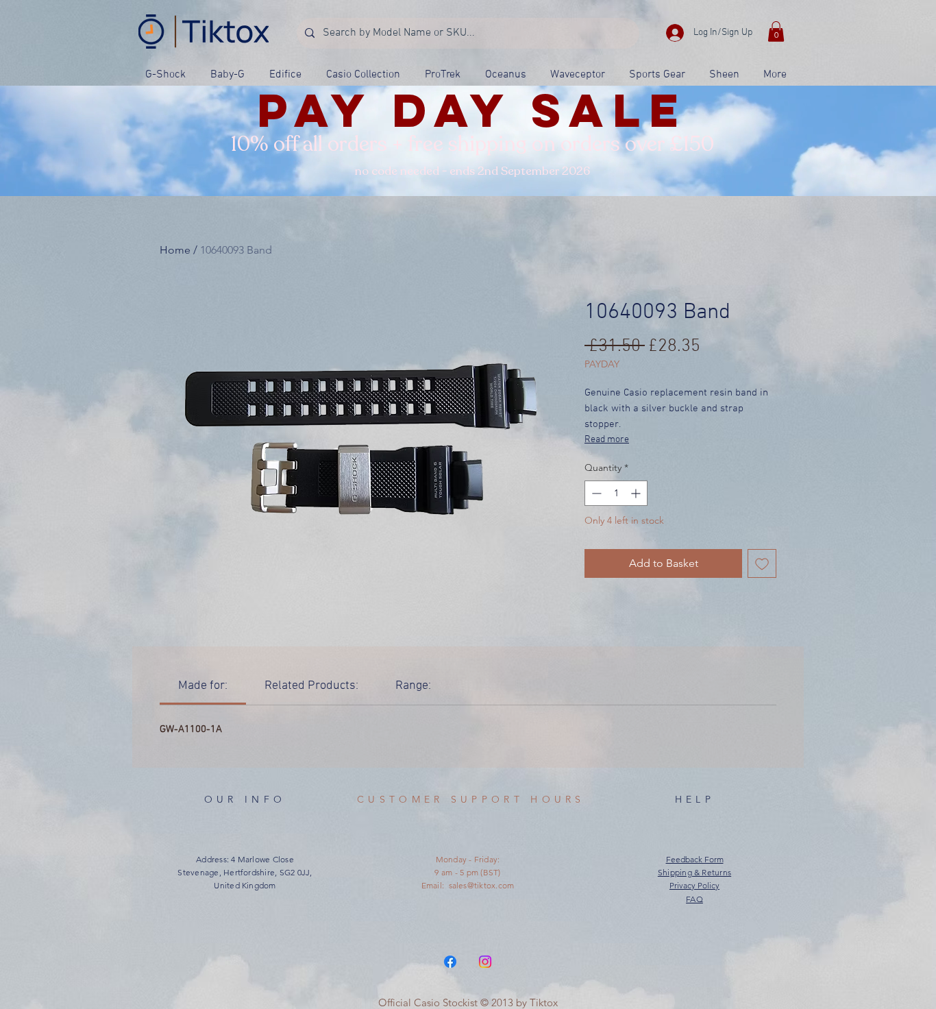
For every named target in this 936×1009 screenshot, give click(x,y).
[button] (776, 31)
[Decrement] (595, 493)
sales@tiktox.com (482, 885)
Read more (606, 440)
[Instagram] (485, 961)
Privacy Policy (694, 885)
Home (175, 249)
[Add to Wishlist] (762, 563)
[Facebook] (450, 961)
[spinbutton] (616, 493)
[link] (202, 686)
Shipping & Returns (694, 872)
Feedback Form (695, 859)
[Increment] (636, 493)
